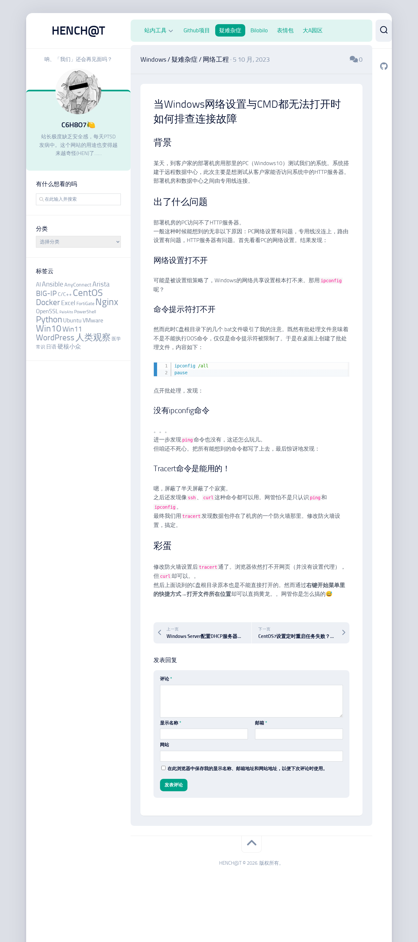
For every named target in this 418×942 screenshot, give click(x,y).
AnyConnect (77, 285)
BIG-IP (46, 293)
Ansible (52, 284)
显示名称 (170, 723)
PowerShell (85, 312)
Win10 (48, 328)
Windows (153, 59)
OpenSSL (47, 311)
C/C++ (65, 294)
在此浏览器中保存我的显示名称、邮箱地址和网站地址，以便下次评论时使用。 (248, 768)
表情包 (285, 30)
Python (49, 319)
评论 (166, 679)
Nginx (106, 301)
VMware (93, 320)
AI (38, 284)
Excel (68, 303)
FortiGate (85, 303)
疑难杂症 (230, 30)
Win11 (72, 329)
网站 (164, 745)
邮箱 (261, 723)
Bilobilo (259, 30)
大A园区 (313, 30)
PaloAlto (66, 312)
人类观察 (93, 337)
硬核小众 (69, 346)
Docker (48, 302)
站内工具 (155, 30)
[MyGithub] (384, 66)
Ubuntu (72, 320)
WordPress (55, 337)
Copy (341, 368)
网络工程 (216, 59)
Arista (101, 284)
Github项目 (197, 30)
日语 (51, 347)
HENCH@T (78, 30)
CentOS (88, 292)
